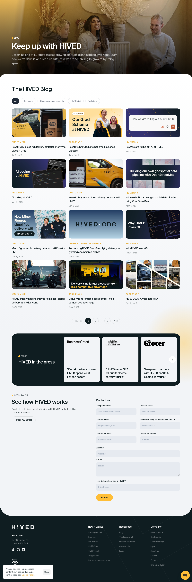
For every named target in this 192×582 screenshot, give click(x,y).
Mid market (93, 541)
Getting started (95, 532)
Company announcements (52, 101)
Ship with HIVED (158, 565)
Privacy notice (157, 532)
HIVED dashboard (127, 541)
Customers (28, 101)
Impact (153, 546)
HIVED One (93, 546)
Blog (121, 532)
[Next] (172, 359)
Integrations (93, 555)
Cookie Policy (28, 575)
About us (155, 551)
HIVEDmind (76, 101)
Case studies (125, 546)
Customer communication (99, 560)
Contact (154, 560)
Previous (78, 321)
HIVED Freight (94, 551)
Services (92, 537)
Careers (154, 555)
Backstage (92, 101)
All (15, 101)
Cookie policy (156, 537)
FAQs (121, 551)
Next (116, 321)
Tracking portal (126, 537)
